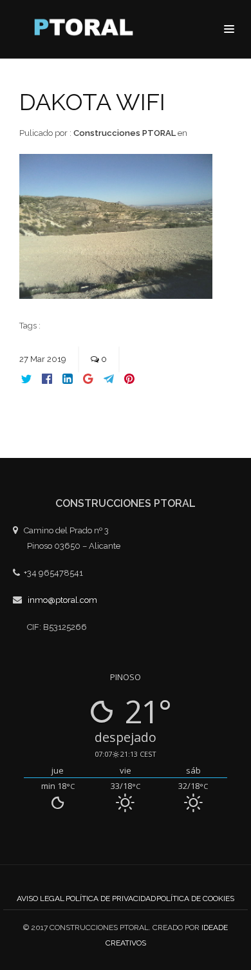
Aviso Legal (40, 898)
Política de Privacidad (111, 898)
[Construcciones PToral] (87, 30)
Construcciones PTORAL (124, 133)
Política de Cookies (195, 898)
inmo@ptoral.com (62, 600)
